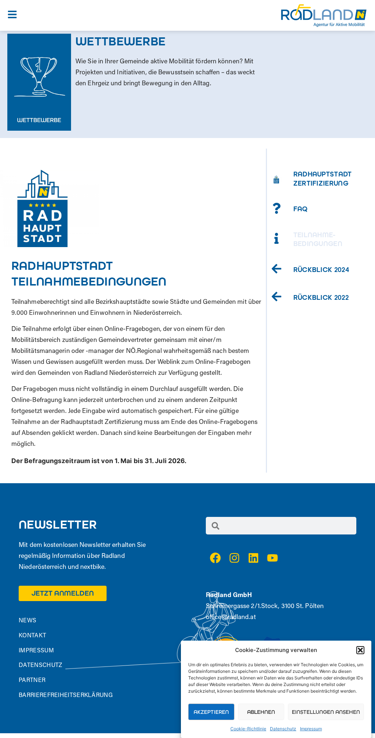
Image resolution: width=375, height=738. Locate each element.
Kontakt (32, 636)
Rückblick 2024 (321, 270)
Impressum (311, 728)
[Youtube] (272, 558)
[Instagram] (234, 558)
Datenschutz (283, 728)
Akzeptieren (211, 712)
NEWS (27, 621)
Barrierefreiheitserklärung (66, 695)
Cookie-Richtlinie (248, 728)
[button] (360, 650)
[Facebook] (215, 558)
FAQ (300, 209)
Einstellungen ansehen (326, 712)
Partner (32, 680)
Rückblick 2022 (321, 298)
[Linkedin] (253, 558)
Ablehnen (261, 712)
